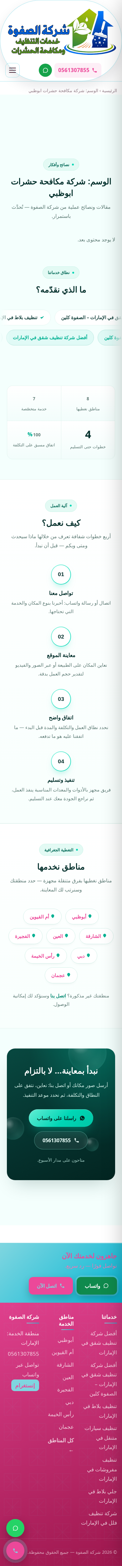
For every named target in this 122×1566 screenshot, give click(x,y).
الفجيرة (23, 936)
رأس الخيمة (43, 956)
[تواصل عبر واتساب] (45, 70)
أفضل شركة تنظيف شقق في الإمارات (99, 1343)
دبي (81, 956)
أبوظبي (80, 916)
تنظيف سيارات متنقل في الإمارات (100, 1437)
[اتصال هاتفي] (15, 1551)
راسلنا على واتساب (56, 1118)
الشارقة (94, 936)
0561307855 (23, 1353)
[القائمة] (12, 70)
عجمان (58, 975)
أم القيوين (40, 916)
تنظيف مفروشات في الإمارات (102, 1469)
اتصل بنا (58, 995)
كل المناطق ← (61, 1445)
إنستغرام (25, 1385)
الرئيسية (109, 90)
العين (58, 936)
